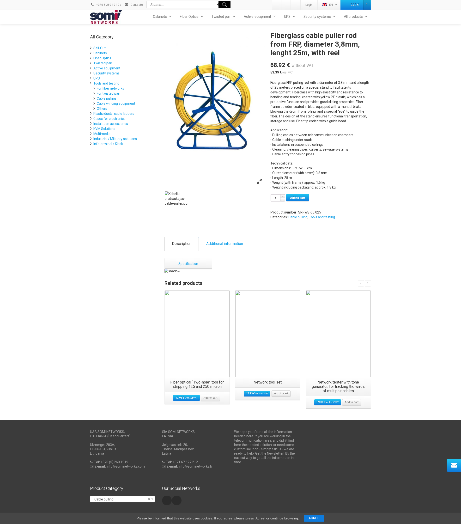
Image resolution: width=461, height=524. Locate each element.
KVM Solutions (104, 129)
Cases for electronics (109, 119)
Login (309, 4)
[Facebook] (295, 5)
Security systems (317, 16)
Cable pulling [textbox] (121, 499)
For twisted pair (108, 93)
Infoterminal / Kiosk (108, 144)
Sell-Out (99, 48)
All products (353, 16)
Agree (314, 518)
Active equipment (257, 16)
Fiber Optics (189, 16)
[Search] (224, 4)
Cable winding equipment (116, 103)
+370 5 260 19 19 (107, 4)
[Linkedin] (277, 5)
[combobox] (122, 499)
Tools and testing (322, 217)
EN (331, 4)
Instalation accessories (110, 124)
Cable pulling (298, 217)
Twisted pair (221, 16)
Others (102, 108)
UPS (287, 16)
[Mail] (286, 5)
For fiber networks (110, 88)
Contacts (136, 4)
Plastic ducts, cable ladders (113, 114)
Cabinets (160, 16)
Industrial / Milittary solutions (115, 139)
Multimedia (101, 134)
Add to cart (297, 197)
